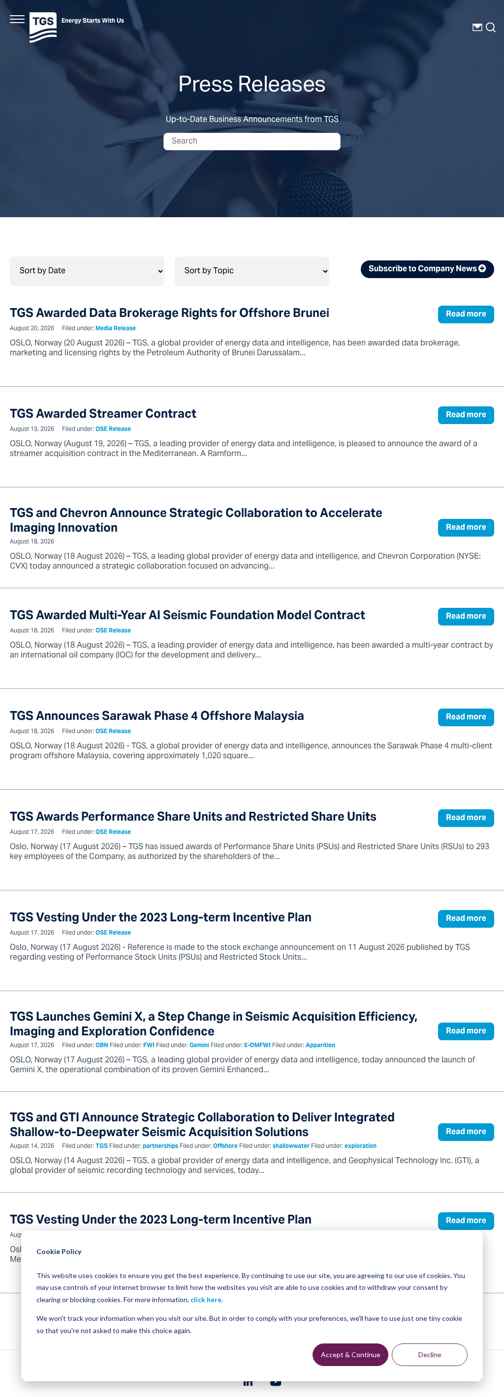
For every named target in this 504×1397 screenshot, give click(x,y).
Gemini (199, 1046)
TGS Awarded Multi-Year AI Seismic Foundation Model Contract (187, 616)
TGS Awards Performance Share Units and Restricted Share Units (193, 817)
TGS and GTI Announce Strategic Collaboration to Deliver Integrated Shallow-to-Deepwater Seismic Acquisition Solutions (202, 1126)
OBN (101, 1046)
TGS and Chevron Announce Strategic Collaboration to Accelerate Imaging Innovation (196, 522)
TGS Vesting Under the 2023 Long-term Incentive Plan (161, 918)
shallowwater (291, 1146)
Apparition (320, 1046)
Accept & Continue (350, 1354)
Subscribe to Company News (423, 269)
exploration (361, 1146)
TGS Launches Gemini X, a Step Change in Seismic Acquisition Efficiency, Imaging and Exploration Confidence (213, 1025)
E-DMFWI (257, 1046)
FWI (149, 1046)
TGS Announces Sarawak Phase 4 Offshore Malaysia (157, 717)
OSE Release (113, 429)
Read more (466, 314)
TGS (101, 1146)
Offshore (225, 1146)
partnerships (160, 1146)
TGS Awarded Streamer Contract (103, 415)
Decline (429, 1354)
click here (205, 1299)
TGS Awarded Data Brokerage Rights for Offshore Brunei (169, 314)
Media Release (115, 329)
